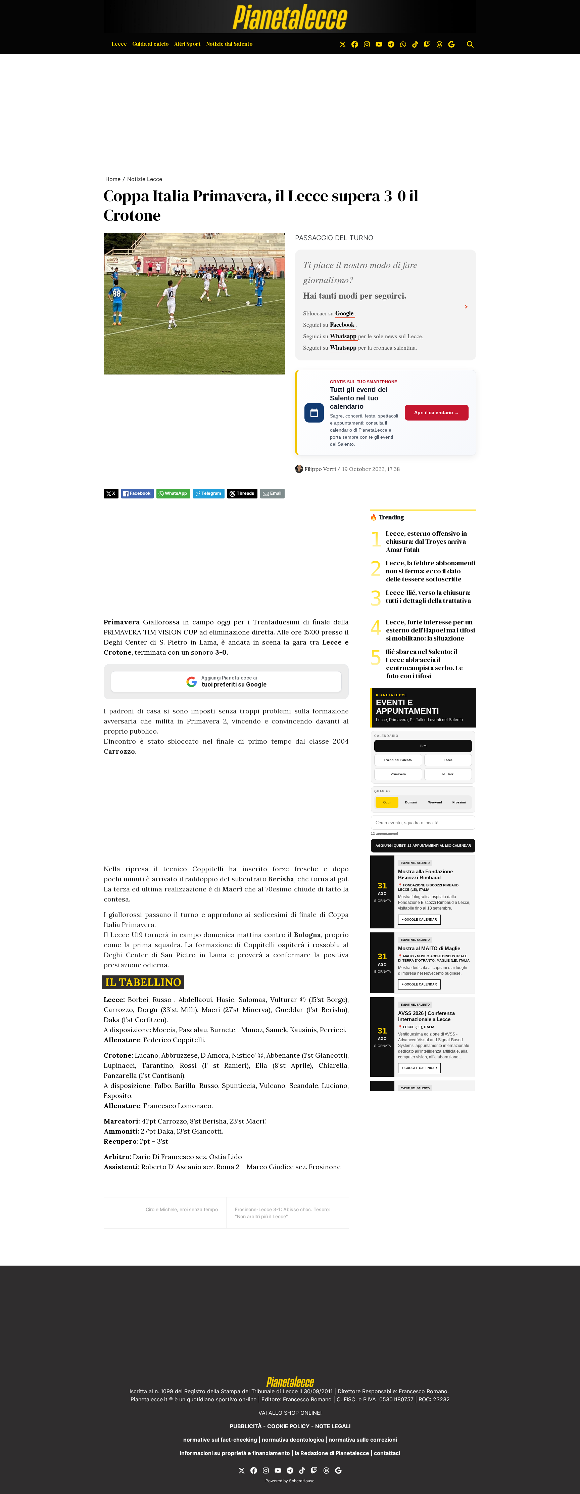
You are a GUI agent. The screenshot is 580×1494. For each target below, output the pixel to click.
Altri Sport (187, 43)
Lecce (119, 43)
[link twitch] (427, 43)
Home (112, 179)
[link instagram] (367, 43)
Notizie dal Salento (229, 43)
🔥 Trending (387, 517)
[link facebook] (355, 43)
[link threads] (439, 43)
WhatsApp (176, 493)
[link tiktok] (415, 43)
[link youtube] (379, 43)
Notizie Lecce (144, 179)
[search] (470, 43)
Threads (245, 493)
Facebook (343, 324)
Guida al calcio (150, 43)
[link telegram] (391, 43)
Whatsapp (344, 336)
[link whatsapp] (403, 43)
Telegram (211, 493)
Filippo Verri (320, 469)
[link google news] (451, 43)
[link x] (343, 43)
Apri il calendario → (436, 412)
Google (345, 313)
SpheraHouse (302, 1480)
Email (275, 493)
